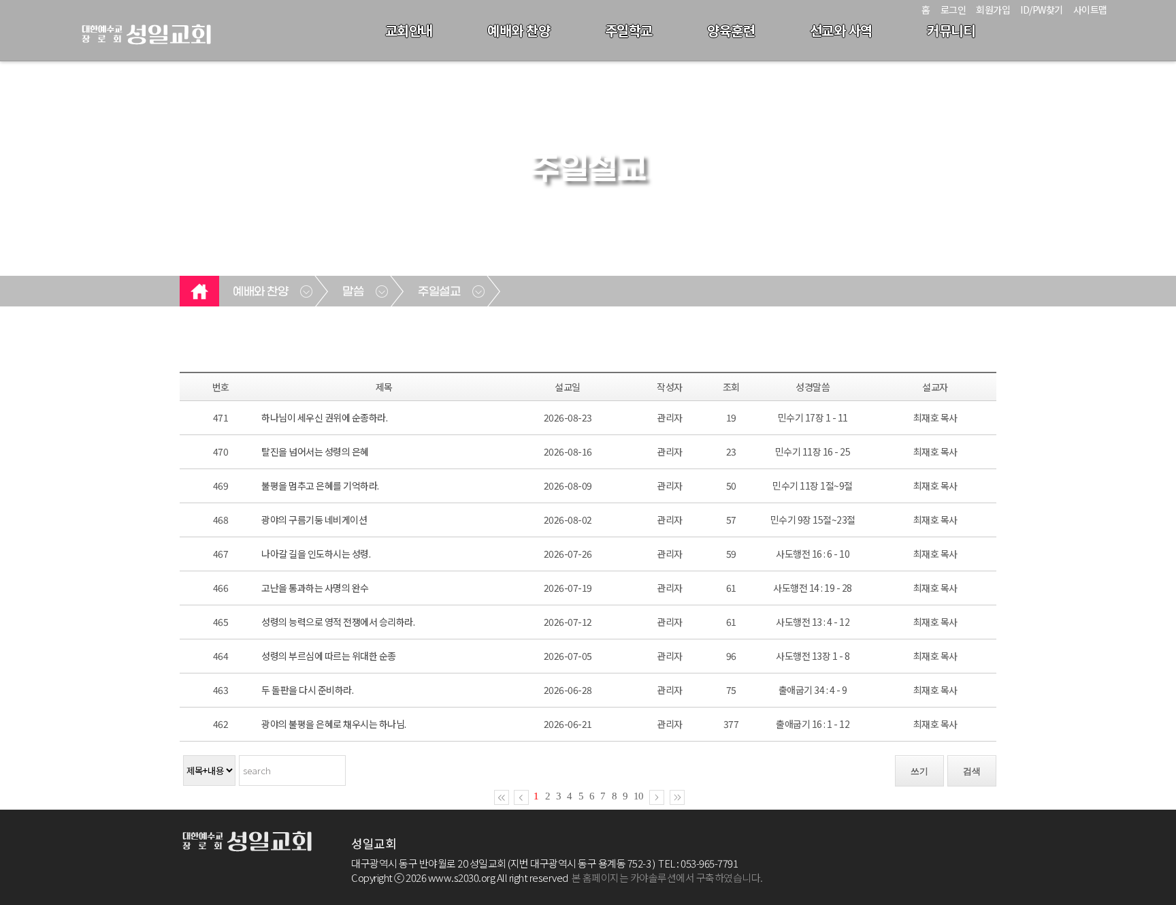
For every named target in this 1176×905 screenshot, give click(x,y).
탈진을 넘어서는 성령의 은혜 (315, 451)
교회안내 (409, 30)
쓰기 (919, 771)
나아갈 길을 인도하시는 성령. (315, 553)
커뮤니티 (951, 30)
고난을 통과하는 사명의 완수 (315, 587)
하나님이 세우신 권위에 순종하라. (324, 417)
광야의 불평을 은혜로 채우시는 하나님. (333, 724)
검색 (972, 771)
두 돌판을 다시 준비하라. (307, 690)
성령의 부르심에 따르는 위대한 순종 (328, 656)
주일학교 (629, 30)
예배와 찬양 (518, 30)
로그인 (953, 9)
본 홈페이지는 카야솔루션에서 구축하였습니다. (667, 877)
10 (638, 796)
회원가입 (993, 9)
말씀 (352, 292)
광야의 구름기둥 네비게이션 (314, 519)
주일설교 (439, 292)
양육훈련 (731, 30)
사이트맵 (1090, 9)
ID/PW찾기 (1041, 9)
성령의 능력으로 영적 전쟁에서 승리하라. (337, 622)
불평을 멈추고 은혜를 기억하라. (320, 485)
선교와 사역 (841, 30)
